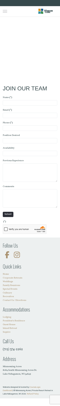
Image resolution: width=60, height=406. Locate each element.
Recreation (8, 296)
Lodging (7, 317)
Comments (8, 186)
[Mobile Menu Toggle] (5, 11)
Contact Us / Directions (14, 300)
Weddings (8, 281)
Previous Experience (13, 160)
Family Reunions (11, 285)
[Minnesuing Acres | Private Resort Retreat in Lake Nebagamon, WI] (45, 11)
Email (7, 110)
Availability (8, 148)
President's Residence (14, 320)
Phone (8, 122)
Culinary (7, 292)
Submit (8, 214)
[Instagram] (17, 255)
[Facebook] (7, 255)
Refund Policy (33, 394)
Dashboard (7, 390)
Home (6, 274)
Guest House (9, 324)
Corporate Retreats (12, 277)
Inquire (6, 332)
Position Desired (11, 135)
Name (7, 97)
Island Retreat (10, 328)
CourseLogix (35, 387)
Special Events (10, 289)
